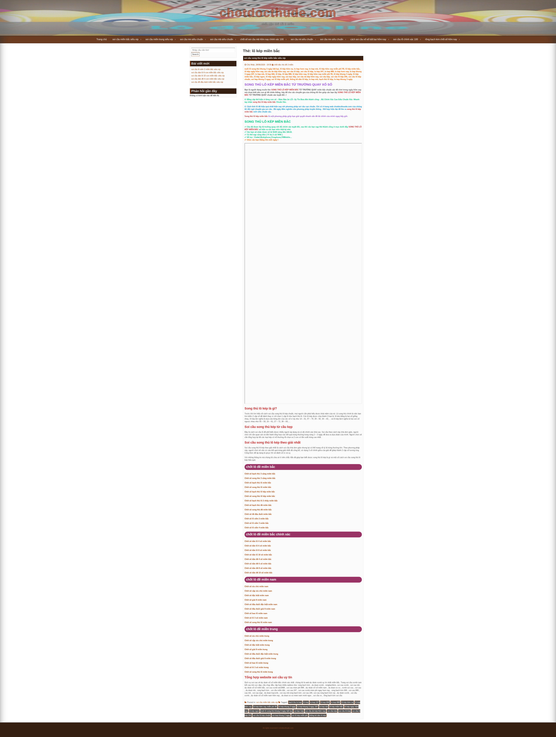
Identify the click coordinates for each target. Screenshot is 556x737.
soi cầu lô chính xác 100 (405, 39)
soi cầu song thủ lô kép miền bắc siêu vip (265, 58)
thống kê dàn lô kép (317, 715)
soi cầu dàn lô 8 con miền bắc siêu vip (207, 72)
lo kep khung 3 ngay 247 (307, 707)
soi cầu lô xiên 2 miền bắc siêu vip (205, 69)
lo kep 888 (335, 702)
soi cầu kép (332, 711)
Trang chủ (101, 39)
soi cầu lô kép (344, 711)
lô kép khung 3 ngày (287, 707)
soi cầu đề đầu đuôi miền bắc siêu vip (207, 82)
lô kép (305, 702)
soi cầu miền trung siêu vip (159, 39)
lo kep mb (324, 707)
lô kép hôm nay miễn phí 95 (265, 707)
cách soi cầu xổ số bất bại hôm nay (368, 39)
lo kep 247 (314, 702)
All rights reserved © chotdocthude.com (278, 728)
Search (195, 54)
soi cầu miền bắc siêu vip (125, 39)
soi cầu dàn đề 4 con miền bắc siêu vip (207, 79)
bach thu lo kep (295, 702)
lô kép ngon (254, 711)
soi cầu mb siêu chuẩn (221, 39)
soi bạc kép (299, 711)
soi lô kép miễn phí (300, 715)
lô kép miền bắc (336, 707)
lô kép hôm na (347, 702)
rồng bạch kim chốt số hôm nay (441, 39)
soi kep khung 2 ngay (281, 715)
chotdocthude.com (278, 12)
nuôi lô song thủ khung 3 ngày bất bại (276, 711)
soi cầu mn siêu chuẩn (191, 39)
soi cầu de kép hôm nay (315, 711)
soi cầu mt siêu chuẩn (302, 39)
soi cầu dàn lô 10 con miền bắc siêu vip (208, 76)
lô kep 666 (325, 702)
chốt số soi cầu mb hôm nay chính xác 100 (262, 39)
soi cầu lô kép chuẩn (261, 715)
